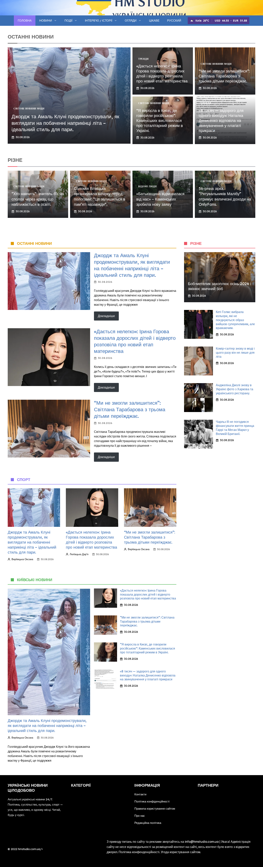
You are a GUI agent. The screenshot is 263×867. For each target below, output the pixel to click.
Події (68, 20)
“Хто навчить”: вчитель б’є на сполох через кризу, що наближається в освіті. (38, 198)
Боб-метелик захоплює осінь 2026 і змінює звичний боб (219, 286)
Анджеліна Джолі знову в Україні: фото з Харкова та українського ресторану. (234, 389)
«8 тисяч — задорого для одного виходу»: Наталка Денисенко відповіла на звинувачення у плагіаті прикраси (221, 120)
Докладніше (106, 316)
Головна (25, 20)
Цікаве (154, 20)
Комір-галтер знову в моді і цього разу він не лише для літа (235, 352)
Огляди (131, 20)
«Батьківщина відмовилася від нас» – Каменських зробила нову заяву (160, 198)
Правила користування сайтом (154, 808)
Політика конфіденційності (151, 801)
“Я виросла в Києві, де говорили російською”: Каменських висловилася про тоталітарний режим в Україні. (159, 120)
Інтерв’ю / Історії (98, 20)
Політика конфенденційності (139, 852)
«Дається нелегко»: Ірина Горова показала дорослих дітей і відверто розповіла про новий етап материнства (162, 73)
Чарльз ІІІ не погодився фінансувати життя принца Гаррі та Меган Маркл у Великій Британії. (235, 428)
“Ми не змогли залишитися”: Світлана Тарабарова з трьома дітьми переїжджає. (224, 76)
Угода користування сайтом (180, 852)
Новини (45, 20)
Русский (174, 20)
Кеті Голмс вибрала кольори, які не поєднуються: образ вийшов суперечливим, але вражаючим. (235, 320)
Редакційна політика (147, 823)
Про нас (139, 815)
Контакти (140, 794)
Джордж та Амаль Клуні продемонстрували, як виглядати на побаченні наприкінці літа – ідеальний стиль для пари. (65, 123)
